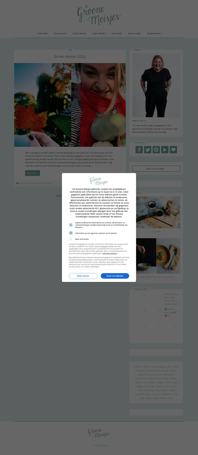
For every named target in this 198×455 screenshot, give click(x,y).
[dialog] (99, 227)
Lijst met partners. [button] (109, 253)
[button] (99, 239)
